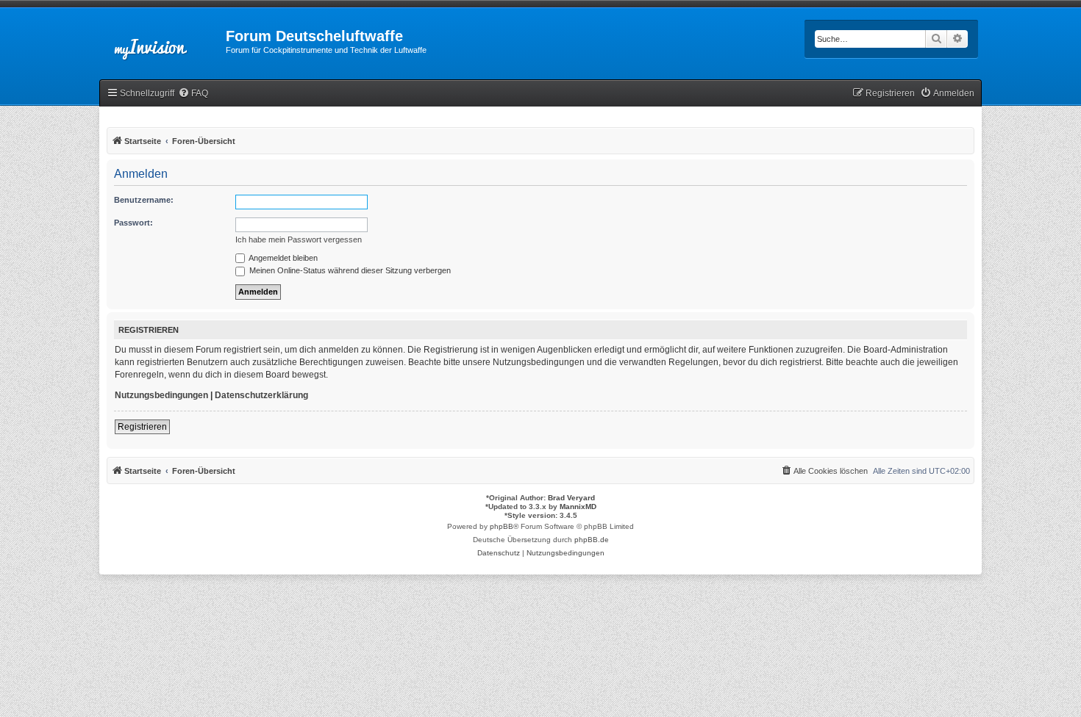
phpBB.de (591, 540)
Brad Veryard (571, 498)
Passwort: (133, 222)
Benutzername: (144, 199)
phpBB (501, 526)
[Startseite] (162, 40)
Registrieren (142, 427)
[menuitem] (193, 94)
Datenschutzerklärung (261, 395)
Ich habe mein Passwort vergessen (298, 239)
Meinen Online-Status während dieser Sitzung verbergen (349, 270)
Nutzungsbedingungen (161, 395)
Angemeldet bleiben (282, 257)
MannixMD (578, 506)
